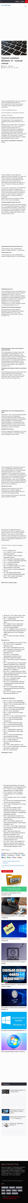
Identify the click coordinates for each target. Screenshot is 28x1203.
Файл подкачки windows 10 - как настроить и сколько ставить (17, 1111)
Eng (18, 1)
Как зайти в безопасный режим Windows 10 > (13, 866)
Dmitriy (11, 66)
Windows (5, 66)
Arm (23, 1)
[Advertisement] (14, 24)
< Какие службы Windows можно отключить (11, 862)
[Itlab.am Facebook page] (1, 1)
